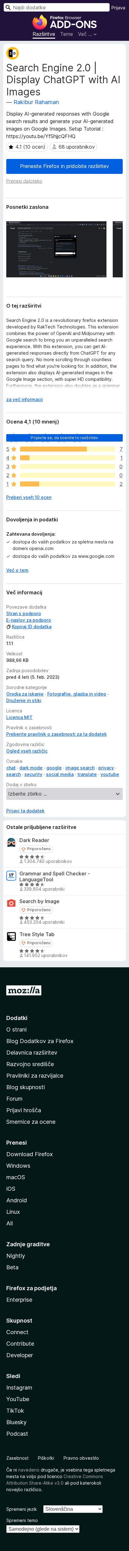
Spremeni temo (22, 1520)
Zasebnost (17, 1458)
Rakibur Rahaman (36, 102)
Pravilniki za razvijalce (34, 1075)
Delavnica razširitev (31, 1052)
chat (11, 767)
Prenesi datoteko (24, 181)
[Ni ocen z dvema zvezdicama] (67, 475)
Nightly (15, 1255)
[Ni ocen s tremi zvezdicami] (67, 466)
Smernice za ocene (30, 1121)
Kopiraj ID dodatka (31, 626)
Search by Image (39, 901)
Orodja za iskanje (25, 694)
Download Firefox (29, 1154)
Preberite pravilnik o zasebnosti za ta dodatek (56, 734)
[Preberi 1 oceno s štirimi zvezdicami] (67, 457)
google (54, 767)
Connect (17, 1332)
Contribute (20, 1343)
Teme (66, 34)
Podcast (17, 1433)
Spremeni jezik (21, 1509)
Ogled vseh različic (27, 751)
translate (87, 774)
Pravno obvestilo (81, 1458)
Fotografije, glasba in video (76, 694)
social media (60, 774)
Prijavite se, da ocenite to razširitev (64, 437)
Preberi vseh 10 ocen (28, 497)
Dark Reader (34, 840)
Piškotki (46, 1458)
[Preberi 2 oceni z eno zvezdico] (67, 483)
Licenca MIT (19, 717)
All (9, 1223)
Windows (18, 1165)
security (33, 774)
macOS (15, 1177)
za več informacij (24, 399)
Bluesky (16, 1422)
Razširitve (44, 34)
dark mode (31, 767)
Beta (12, 1267)
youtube (110, 774)
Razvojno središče (30, 1064)
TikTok (15, 1410)
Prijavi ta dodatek (25, 810)
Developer (19, 1355)
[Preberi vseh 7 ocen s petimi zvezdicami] (67, 449)
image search (80, 767)
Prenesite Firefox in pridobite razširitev (64, 166)
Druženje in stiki (23, 700)
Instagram (19, 1387)
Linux (13, 1212)
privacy (106, 767)
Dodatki (17, 1018)
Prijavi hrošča (23, 1110)
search (13, 774)
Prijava (118, 7)
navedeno (28, 1469)
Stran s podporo (23, 613)
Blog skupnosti (25, 1087)
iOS (10, 1188)
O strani (16, 1029)
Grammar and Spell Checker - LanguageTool (54, 877)
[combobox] (57, 7)
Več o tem (17, 570)
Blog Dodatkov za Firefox (40, 1041)
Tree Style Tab (36, 934)
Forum (14, 1098)
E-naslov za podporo (28, 620)
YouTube (17, 1399)
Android (16, 1200)
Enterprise (19, 1299)
